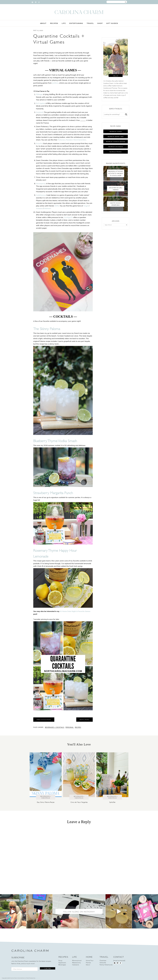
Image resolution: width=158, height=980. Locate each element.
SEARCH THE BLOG (115, 108)
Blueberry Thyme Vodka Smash (55, 440)
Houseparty (40, 184)
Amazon (39, 208)
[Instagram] (114, 964)
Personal (69, 727)
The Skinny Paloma (46, 328)
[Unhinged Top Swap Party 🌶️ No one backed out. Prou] (39, 911)
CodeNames (41, 195)
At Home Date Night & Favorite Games (75, 611)
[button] (115, 131)
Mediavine (37, 978)
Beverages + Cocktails (54, 727)
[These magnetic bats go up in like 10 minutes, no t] (66, 911)
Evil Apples (40, 103)
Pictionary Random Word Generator (72, 140)
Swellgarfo (68, 217)
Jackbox (55, 83)
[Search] (126, 114)
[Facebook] (120, 964)
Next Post (84, 719)
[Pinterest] (117, 964)
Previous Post (44, 719)
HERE (56, 206)
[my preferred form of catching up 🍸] (119, 911)
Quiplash (39, 112)
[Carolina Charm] (79, 12)
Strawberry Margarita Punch (53, 492)
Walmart (47, 208)
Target (85, 206)
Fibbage (39, 94)
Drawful (39, 143)
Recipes (78, 727)
